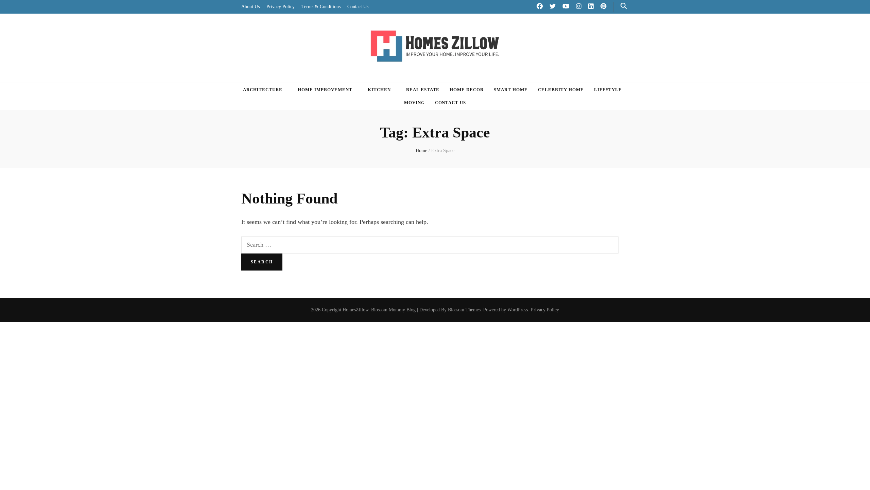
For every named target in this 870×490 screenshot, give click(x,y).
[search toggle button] (624, 6)
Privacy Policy (280, 6)
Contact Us (357, 6)
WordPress (517, 309)
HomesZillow (355, 309)
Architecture (263, 89)
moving (414, 102)
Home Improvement (325, 89)
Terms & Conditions (321, 6)
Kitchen (379, 89)
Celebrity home (561, 89)
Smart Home (511, 89)
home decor (467, 89)
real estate (423, 89)
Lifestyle (608, 89)
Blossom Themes (464, 309)
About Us (250, 6)
